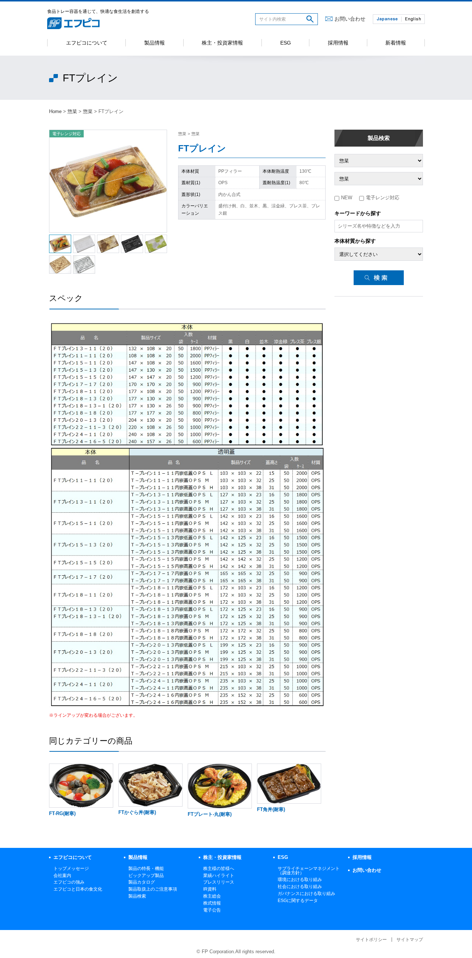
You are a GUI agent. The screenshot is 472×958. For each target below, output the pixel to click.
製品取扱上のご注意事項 (152, 889)
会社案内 (62, 875)
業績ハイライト (218, 875)
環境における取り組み (300, 879)
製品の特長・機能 (146, 868)
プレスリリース (218, 882)
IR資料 (209, 889)
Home (55, 111)
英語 (413, 19)
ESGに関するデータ (298, 900)
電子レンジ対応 (382, 197)
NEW (346, 197)
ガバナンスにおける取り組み (306, 893)
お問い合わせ (349, 19)
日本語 (387, 19)
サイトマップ (409, 939)
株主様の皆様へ (218, 868)
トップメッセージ (71, 868)
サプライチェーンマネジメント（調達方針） (309, 870)
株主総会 (212, 896)
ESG (285, 43)
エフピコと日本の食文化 (77, 889)
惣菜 (72, 111)
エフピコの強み (68, 882)
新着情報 (395, 43)
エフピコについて (86, 43)
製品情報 (154, 43)
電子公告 (212, 910)
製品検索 (379, 138)
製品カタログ (141, 882)
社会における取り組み (300, 886)
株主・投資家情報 (222, 43)
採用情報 (338, 43)
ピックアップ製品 (146, 875)
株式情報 (212, 903)
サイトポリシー (371, 939)
